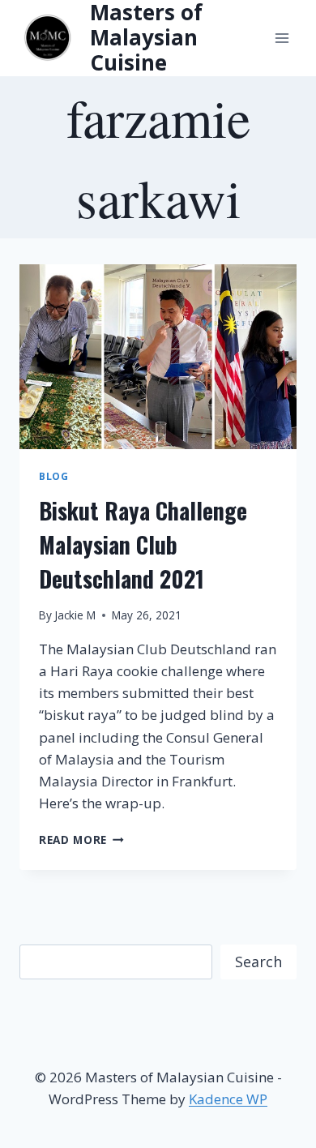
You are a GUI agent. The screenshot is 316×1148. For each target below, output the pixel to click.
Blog (53, 475)
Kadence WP (228, 1099)
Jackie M (75, 615)
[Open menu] (282, 37)
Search (258, 961)
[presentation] (158, 356)
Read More (81, 839)
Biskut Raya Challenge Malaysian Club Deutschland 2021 (143, 544)
